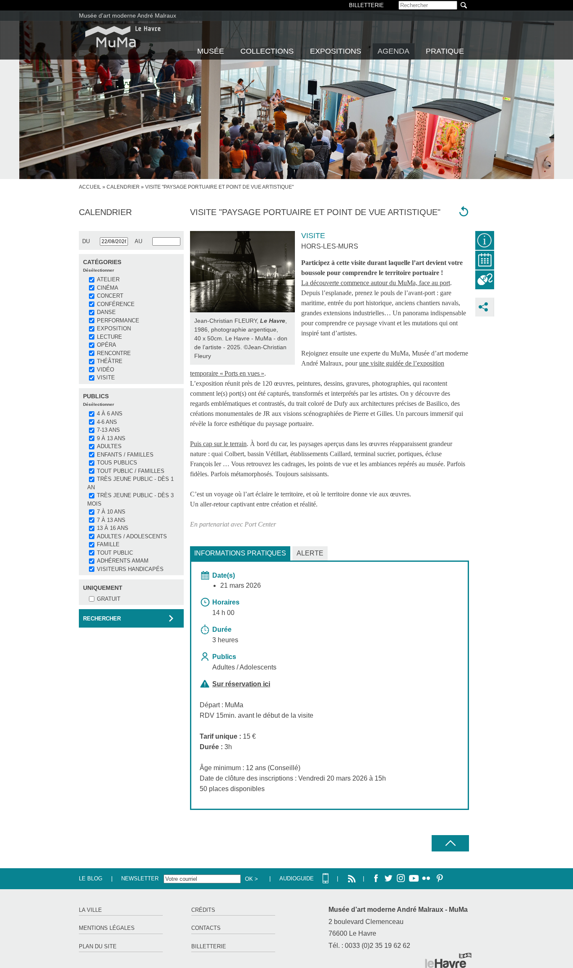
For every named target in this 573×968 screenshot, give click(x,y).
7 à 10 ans (111, 512)
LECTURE (109, 337)
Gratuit (108, 599)
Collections (267, 51)
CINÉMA (107, 288)
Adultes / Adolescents (132, 536)
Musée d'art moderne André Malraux (127, 15)
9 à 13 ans (111, 438)
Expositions (335, 51)
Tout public (115, 553)
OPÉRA (106, 345)
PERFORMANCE (118, 320)
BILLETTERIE (366, 5)
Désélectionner (98, 270)
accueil (90, 187)
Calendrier (123, 187)
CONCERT (110, 296)
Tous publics (117, 462)
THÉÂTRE (109, 361)
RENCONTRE (114, 353)
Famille (108, 544)
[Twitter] (388, 878)
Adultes (109, 446)
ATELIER (108, 279)
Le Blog (90, 878)
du (86, 241)
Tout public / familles (130, 471)
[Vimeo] (413, 878)
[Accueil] (123, 36)
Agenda (393, 51)
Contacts (206, 928)
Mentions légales (107, 928)
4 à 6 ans (109, 413)
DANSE (106, 312)
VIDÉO (105, 369)
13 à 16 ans (112, 528)
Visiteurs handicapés (130, 569)
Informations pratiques (240, 553)
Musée (210, 51)
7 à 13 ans (111, 520)
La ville (90, 910)
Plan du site (98, 946)
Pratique (445, 51)
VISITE (106, 377)
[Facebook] (376, 878)
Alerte (310, 553)
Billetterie (208, 946)
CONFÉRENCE (116, 304)
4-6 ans (107, 422)
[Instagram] (401, 878)
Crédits (203, 910)
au (138, 241)
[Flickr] (426, 878)
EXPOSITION (114, 328)
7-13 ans (108, 430)
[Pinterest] (438, 878)
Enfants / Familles (125, 455)
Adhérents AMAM (122, 561)
